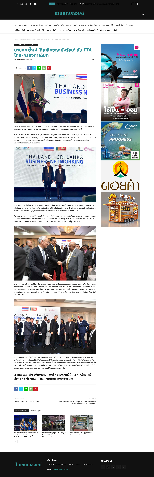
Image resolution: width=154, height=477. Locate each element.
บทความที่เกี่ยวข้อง (21, 411)
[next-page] (18, 441)
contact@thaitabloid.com (62, 469)
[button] (143, 14)
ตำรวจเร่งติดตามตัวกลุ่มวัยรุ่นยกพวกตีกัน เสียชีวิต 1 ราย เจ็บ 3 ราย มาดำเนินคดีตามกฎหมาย (87, 4)
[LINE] (39, 68)
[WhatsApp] (44, 68)
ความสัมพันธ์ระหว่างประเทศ (27, 40)
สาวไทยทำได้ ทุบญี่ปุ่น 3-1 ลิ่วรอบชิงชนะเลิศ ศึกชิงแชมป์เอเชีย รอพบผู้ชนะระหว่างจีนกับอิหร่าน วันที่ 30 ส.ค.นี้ (26, 435)
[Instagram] (21, 4)
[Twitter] (30, 4)
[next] (136, 4)
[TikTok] (26, 4)
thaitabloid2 (21, 59)
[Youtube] (35, 4)
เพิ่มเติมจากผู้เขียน (36, 411)
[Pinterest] (49, 68)
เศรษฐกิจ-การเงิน (33, 45)
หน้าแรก (16, 40)
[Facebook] (17, 4)
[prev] (133, 4)
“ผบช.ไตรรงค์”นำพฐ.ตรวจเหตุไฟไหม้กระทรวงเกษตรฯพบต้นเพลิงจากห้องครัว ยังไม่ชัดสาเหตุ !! (77, 402)
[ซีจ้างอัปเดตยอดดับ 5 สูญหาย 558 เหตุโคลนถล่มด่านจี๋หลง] (83, 423)
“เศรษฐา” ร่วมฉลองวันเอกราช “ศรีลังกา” (27, 401)
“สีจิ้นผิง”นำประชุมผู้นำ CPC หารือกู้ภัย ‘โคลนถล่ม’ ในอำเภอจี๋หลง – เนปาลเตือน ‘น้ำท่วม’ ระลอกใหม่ (54, 435)
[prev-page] (15, 441)
